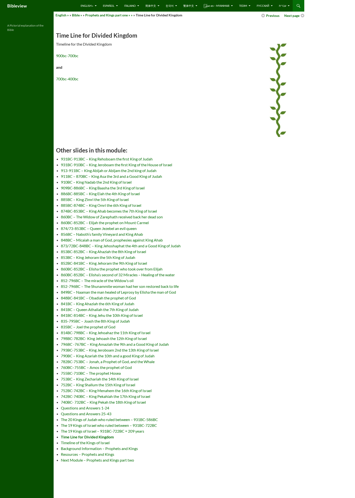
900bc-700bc (67, 55)
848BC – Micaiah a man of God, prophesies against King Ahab (112, 240)
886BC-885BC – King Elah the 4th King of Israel (100, 193)
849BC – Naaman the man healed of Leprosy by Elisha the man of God (118, 292)
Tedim (243, 5)
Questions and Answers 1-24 (85, 408)
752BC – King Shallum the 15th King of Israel (98, 384)
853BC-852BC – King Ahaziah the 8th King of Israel (103, 251)
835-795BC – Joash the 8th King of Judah (95, 321)
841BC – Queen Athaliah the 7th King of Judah (100, 309)
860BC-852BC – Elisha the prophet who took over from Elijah (112, 269)
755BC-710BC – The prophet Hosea (91, 373)
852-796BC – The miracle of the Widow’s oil (97, 280)
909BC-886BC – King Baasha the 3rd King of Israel (103, 188)
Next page (291, 16)
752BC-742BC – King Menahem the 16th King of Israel (106, 390)
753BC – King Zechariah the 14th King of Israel (100, 379)
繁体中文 (188, 5)
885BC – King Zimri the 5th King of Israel (95, 199)
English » (87, 5)
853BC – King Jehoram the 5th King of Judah (98, 257)
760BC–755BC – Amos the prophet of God (96, 367)
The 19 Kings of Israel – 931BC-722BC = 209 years (102, 431)
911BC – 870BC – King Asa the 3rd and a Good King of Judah (111, 176)
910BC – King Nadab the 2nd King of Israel (96, 182)
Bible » (77, 15)
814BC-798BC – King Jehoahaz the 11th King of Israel (105, 332)
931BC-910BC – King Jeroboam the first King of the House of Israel (116, 164)
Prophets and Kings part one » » (109, 15)
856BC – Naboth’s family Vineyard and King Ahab (102, 234)
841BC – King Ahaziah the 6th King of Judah (97, 303)
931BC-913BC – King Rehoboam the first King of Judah (107, 159)
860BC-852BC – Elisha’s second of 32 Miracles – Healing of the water (118, 274)
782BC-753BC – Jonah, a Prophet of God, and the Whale (108, 361)
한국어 (170, 5)
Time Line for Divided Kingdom (87, 437)
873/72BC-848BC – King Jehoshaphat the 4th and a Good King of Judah (121, 245)
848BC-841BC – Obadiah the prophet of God (98, 298)
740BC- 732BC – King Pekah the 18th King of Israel (103, 402)
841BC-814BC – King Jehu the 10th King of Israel (102, 315)
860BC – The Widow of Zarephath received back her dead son (112, 216)
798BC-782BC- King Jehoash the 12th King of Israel (104, 338)
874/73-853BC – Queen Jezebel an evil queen (99, 228)
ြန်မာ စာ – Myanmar (216, 5)
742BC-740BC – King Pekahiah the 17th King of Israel (105, 396)
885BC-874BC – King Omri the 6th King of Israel (101, 205)
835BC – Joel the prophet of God (88, 327)
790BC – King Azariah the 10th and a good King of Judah (108, 355)
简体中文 (150, 5)
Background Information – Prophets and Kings (99, 448)
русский (263, 5)
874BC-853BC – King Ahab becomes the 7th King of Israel (109, 211)
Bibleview (17, 5)
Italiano (130, 5)
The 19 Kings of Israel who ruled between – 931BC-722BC (109, 425)
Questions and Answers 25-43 (86, 413)
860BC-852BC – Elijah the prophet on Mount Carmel (105, 222)
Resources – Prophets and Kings (87, 454)
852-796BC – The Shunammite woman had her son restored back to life (120, 286)
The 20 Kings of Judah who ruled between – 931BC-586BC (109, 419)
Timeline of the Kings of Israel (85, 442)
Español (108, 5)
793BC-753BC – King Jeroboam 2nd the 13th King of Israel (110, 350)
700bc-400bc (67, 78)
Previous (272, 16)
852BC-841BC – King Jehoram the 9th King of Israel (104, 263)
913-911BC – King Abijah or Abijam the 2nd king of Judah (108, 170)
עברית (282, 5)
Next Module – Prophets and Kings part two (97, 460)
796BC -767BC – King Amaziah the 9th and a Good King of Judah (115, 344)
